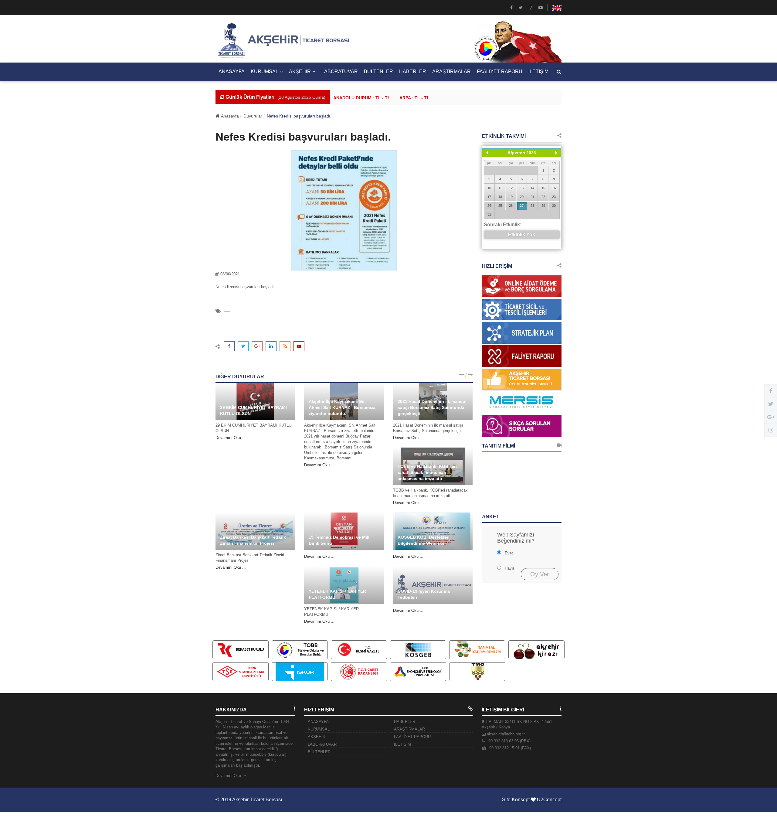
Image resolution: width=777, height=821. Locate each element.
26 (511, 205)
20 (522, 197)
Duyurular (252, 116)
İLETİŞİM (538, 71)
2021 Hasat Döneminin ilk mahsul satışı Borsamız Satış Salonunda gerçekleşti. (432, 407)
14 (532, 188)
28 (532, 205)
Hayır (509, 568)
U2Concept (549, 799)
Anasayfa (230, 116)
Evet (509, 553)
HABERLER (412, 71)
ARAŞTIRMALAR (451, 71)
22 (543, 197)
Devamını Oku (228, 775)
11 (500, 188)
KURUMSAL (264, 71)
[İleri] (556, 152)
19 (511, 197)
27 (522, 205)
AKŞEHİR (300, 71)
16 (554, 188)
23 (554, 197)
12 (511, 188)
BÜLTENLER (378, 71)
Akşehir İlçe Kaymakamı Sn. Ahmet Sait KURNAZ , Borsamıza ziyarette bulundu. (342, 407)
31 (489, 214)
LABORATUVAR (339, 71)
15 (543, 188)
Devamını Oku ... (230, 437)
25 (500, 205)
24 (489, 205)
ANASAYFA (232, 71)
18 (500, 197)
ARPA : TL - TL (399, 97)
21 (532, 197)
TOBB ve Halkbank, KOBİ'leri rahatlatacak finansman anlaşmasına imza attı (427, 472)
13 (522, 188)
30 (554, 205)
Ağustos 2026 (521, 152)
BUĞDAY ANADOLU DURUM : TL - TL (337, 97)
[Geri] (487, 152)
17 (489, 197)
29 (543, 205)
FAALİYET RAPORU (499, 71)
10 (489, 188)
